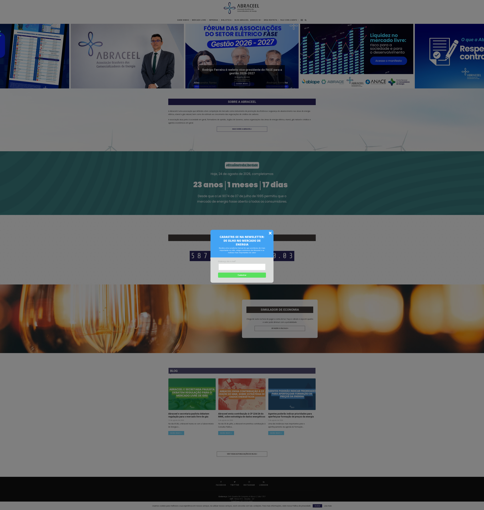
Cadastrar (242, 275)
